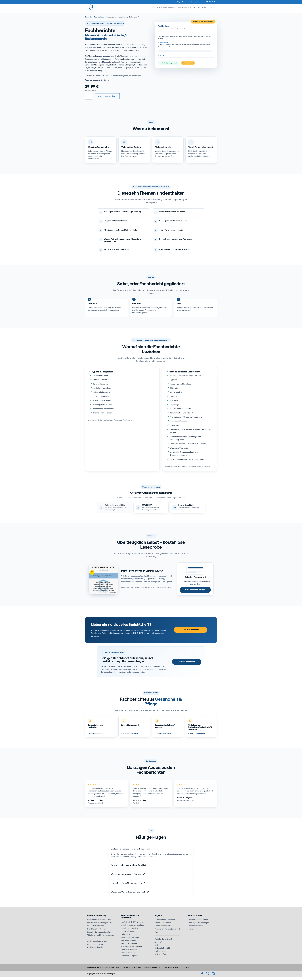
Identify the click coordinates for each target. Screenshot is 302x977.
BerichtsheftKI (160, 954)
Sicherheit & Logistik (129, 956)
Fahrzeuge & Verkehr (129, 940)
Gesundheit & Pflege (129, 943)
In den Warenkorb (107, 96)
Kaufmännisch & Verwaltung (132, 922)
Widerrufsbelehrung (152, 967)
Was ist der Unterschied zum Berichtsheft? (130, 892)
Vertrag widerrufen (195, 926)
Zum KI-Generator (190, 630)
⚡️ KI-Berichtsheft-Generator (163, 7)
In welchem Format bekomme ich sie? (128, 883)
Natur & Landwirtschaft (130, 937)
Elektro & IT (125, 934)
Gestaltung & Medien (129, 928)
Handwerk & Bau (127, 931)
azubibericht (160, 951)
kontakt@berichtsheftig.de (198, 923)
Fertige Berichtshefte (186, 7)
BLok (156, 945)
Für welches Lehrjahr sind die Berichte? (128, 865)
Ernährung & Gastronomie (131, 946)
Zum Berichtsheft (186, 662)
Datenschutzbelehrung (132, 967)
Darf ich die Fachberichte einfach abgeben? (130, 849)
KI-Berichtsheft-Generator (165, 920)
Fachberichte (99, 17)
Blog (178, 2)
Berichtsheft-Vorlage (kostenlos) (193, 2)
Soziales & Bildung (128, 952)
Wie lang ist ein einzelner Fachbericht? (128, 874)
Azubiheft (158, 942)
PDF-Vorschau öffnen (195, 590)
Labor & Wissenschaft (129, 949)
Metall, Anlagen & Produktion (132, 925)
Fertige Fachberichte (206, 7)
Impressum (192, 929)
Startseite (88, 17)
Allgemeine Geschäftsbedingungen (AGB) (103, 967)
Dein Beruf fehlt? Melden (198, 920)
